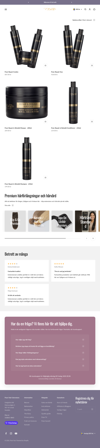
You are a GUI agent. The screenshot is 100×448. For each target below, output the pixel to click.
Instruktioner (45, 406)
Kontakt (27, 425)
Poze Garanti (45, 421)
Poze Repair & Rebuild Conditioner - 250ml (66, 128)
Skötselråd (45, 410)
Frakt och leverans (30, 421)
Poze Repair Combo (11, 72)
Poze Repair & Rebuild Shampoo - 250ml (19, 184)
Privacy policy (29, 417)
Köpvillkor (27, 410)
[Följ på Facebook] (6, 433)
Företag (59, 413)
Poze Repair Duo (57, 72)
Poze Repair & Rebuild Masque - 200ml (18, 128)
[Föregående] (28, 2)
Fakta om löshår (46, 402)
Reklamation (28, 406)
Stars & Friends (62, 402)
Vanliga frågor (62, 410)
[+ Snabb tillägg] (45, 65)
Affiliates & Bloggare (64, 406)
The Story (27, 413)
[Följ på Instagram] (11, 433)
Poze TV (44, 417)
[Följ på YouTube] (16, 433)
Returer (26, 402)
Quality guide (46, 413)
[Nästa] (71, 2)
